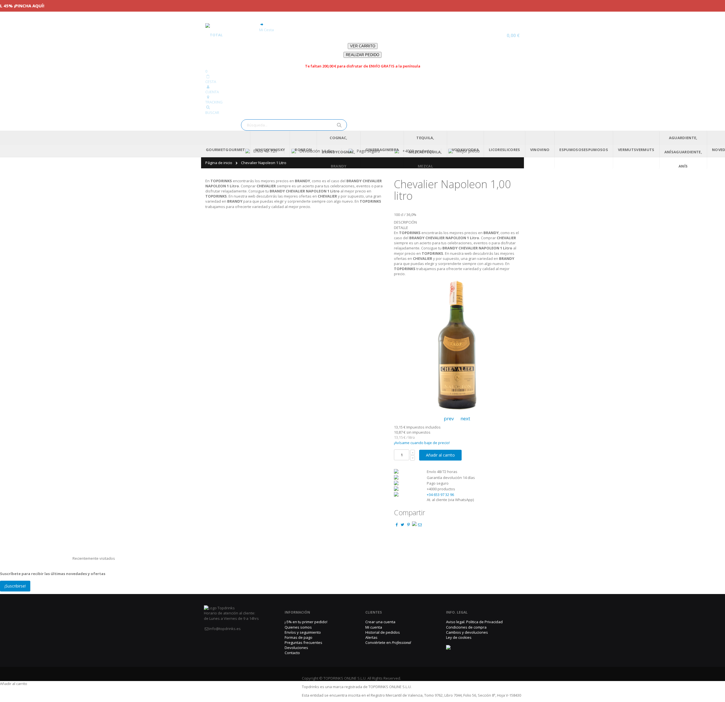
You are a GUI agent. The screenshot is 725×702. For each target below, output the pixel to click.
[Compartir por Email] (420, 524)
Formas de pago (298, 637)
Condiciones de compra (466, 627)
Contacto (292, 652)
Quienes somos (298, 627)
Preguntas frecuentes (303, 642)
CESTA (210, 81)
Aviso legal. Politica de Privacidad (474, 621)
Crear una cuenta (380, 621)
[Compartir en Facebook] (396, 524)
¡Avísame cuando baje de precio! (422, 442)
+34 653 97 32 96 (440, 494)
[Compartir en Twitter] (402, 524)
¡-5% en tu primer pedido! (306, 621)
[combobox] (294, 125)
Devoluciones (296, 647)
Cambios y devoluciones (467, 632)
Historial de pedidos (382, 632)
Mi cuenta (373, 627)
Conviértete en (388, 642)
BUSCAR (212, 112)
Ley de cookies (459, 637)
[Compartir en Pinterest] (408, 524)
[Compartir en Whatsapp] (414, 524)
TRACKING (214, 102)
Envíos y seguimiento (303, 632)
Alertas (371, 637)
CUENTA (212, 91)
